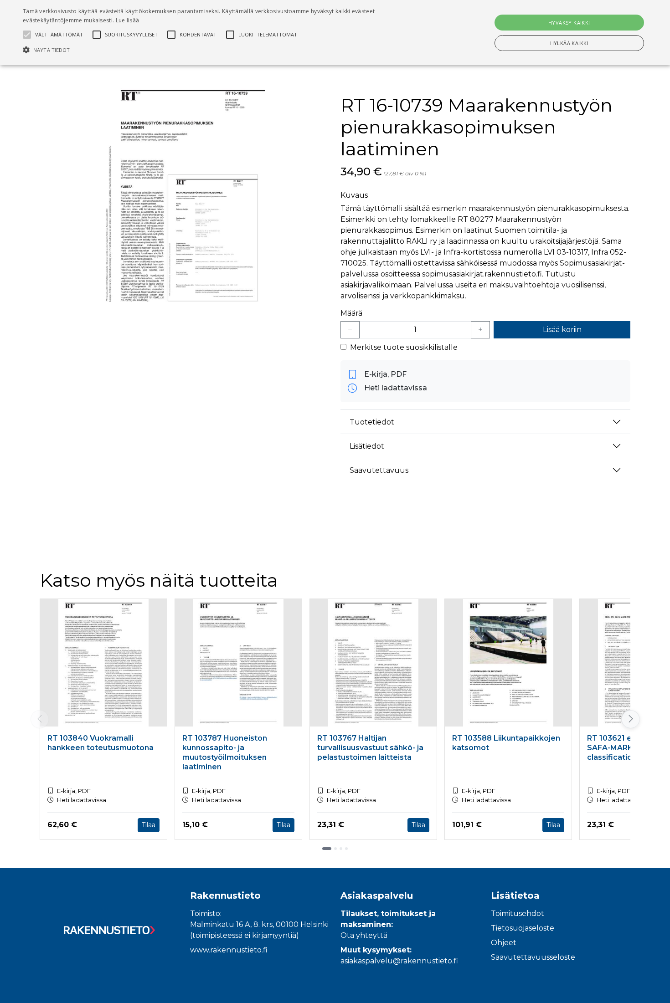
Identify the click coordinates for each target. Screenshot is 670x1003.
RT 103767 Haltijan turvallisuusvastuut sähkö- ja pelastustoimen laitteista (370, 748)
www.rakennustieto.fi (229, 950)
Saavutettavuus (379, 470)
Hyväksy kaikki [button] (569, 22)
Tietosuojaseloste (522, 928)
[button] (226, 49)
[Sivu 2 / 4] (335, 848)
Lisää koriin (562, 329)
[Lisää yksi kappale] (480, 329)
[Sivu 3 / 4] (341, 848)
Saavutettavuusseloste (533, 957)
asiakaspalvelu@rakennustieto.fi (399, 961)
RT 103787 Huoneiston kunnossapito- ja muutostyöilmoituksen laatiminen (224, 752)
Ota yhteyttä (363, 935)
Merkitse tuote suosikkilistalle (404, 347)
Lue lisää (127, 20)
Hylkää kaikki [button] (569, 43)
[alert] (335, 32)
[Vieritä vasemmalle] (40, 719)
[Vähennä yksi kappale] (350, 329)
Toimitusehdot (517, 913)
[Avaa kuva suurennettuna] (185, 197)
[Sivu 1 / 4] (326, 848)
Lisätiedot (367, 446)
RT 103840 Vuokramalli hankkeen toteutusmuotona (100, 743)
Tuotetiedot (372, 422)
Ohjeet (503, 942)
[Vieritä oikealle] (631, 719)
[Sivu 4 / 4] (346, 848)
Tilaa (148, 825)
